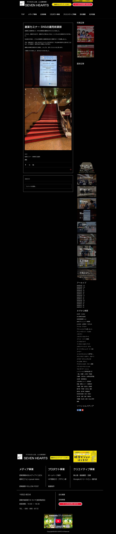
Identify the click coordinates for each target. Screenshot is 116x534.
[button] (32, 14)
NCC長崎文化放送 (81, 316)
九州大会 (83, 376)
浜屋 (82, 396)
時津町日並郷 (80, 394)
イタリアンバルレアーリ (83, 336)
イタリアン (79, 334)
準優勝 (78, 399)
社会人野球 (91, 399)
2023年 (78, 314)
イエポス (89, 331)
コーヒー (79, 351)
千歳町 (78, 386)
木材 (85, 394)
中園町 (78, 376)
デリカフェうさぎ (81, 364)
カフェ (89, 346)
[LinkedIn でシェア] (33, 165)
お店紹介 (84, 324)
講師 (26, 159)
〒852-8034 (25, 495)
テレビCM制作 (83, 224)
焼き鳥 (82, 399)
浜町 (85, 396)
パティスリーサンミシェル (83, 366)
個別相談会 (84, 379)
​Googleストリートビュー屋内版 (85, 479)
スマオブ (79, 359)
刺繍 (78, 384)
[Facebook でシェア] (25, 165)
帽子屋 (78, 389)
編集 (78, 401)
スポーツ (81, 188)
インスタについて (81, 341)
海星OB (89, 396)
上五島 (86, 374)
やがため (89, 324)
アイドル (79, 326)
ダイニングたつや (86, 359)
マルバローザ (80, 369)
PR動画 (88, 321)
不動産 (90, 374)
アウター (84, 326)
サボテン (86, 356)
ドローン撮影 (90, 364)
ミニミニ (86, 369)
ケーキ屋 (91, 349)
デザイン (85, 361)
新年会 (78, 391)
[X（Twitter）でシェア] (29, 165)
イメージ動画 (85, 339)
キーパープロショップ (82, 349)
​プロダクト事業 (56, 469)
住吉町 (78, 379)
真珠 (86, 399)
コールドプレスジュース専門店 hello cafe (85, 354)
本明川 (89, 394)
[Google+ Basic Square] (82, 410)
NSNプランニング (81, 321)
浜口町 (78, 396)
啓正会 (86, 386)
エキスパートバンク (82, 346)
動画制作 (81, 200)
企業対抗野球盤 (90, 376)
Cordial (83, 314)
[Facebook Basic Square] (78, 410)
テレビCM (79, 361)
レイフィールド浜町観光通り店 (84, 371)
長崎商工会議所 (36, 156)
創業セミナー (28, 156)
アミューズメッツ (81, 331)
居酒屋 (90, 386)
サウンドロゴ (80, 356)
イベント (79, 339)
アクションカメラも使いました (84, 329)
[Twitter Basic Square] (80, 410)
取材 (81, 236)
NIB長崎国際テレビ (81, 319)
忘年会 (87, 389)
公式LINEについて (81, 381)
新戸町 (82, 391)
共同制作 (89, 381)
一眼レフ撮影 (80, 374)
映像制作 (87, 391)
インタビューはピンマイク (83, 344)
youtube (79, 324)
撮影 (91, 389)
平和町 (82, 389)
